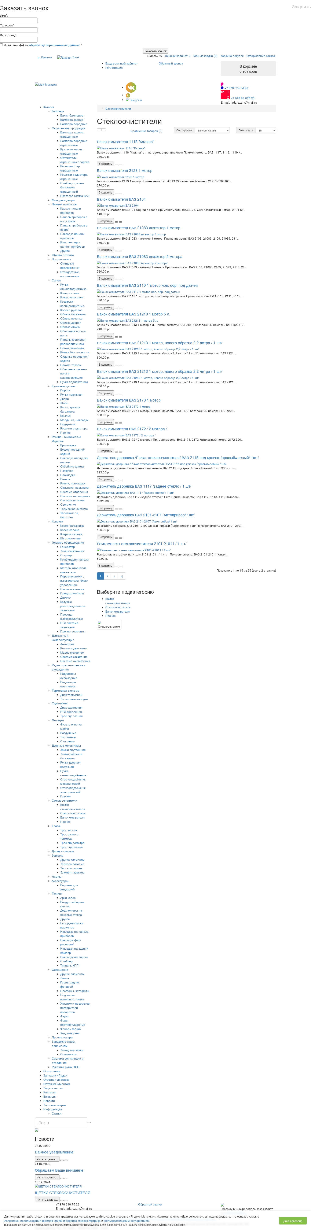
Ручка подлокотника (74, 382)
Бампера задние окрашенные (71, 134)
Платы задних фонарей (70, 984)
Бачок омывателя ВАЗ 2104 (121, 199)
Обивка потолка (63, 255)
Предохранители (72, 593)
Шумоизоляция (70, 538)
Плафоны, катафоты (74, 991)
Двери (64, 398)
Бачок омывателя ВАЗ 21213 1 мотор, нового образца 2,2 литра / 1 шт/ (159, 342)
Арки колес (68, 897)
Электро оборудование (68, 542)
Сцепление (68, 504)
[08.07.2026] (62, 1160)
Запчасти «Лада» (55, 1075)
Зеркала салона (71, 868)
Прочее (65, 432)
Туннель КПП (69, 965)
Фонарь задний (70, 1029)
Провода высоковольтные (71, 616)
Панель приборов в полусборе (73, 219)
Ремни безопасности (74, 352)
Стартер (66, 555)
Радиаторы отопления (68, 684)
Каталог (48, 107)
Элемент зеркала (72, 872)
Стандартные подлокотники (69, 274)
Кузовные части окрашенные (71, 151)
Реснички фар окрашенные (70, 168)
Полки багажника (72, 348)
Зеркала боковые (72, 864)
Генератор (67, 546)
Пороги (65, 390)
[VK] (131, 87)
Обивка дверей (70, 322)
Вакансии (49, 1096)
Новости (49, 1100)
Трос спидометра (72, 843)
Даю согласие (293, 1221)
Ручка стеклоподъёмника (73, 286)
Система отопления (74, 492)
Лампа (64, 978)
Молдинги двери (63, 200)
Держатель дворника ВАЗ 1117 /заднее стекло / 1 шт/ (144, 486)
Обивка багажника (73, 314)
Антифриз (67, 644)
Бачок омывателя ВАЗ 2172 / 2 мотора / (132, 428)
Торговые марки (54, 1105)
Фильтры (58, 720)
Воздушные (68, 733)
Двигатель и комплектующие (63, 637)
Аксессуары (60, 881)
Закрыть (301, 6)
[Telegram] (134, 99)
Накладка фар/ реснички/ (70, 942)
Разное (65, 479)
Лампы (56, 876)
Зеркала (57, 855)
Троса (56, 826)
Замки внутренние (73, 749)
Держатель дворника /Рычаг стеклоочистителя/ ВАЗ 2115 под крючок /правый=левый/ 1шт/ (178, 457)
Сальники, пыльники (74, 487)
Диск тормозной (71, 694)
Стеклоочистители (64, 800)
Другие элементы (72, 859)
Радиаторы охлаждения (68, 675)
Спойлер (66, 961)
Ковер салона (69, 293)
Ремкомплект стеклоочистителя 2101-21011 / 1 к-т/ (141, 543)
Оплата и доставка (56, 1079)
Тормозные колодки (74, 699)
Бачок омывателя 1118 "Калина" (125, 141)
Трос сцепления (71, 716)
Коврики (57, 521)
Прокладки (67, 475)
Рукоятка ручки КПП (65, 1067)
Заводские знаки (71, 1050)
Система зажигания (74, 656)
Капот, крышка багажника (70, 409)
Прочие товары (70, 365)
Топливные (68, 737)
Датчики (65, 597)
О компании (51, 1071)
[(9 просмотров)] (66, 1160)
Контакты (49, 1092)
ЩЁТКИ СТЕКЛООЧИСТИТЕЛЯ (62, 1192)
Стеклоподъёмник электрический (72, 790)
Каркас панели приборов (70, 210)
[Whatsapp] (128, 95)
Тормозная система (74, 508)
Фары (64, 1016)
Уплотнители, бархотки (69, 515)
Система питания (72, 500)
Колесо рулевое (71, 310)
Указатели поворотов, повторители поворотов (75, 1007)
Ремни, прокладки (72, 483)
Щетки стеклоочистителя (72, 806)
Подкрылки (68, 424)
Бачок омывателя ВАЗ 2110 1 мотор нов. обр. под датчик (147, 285)
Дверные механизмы (66, 745)
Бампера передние (73, 124)
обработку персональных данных (54, 45)
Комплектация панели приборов (72, 244)
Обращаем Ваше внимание (59, 1170)
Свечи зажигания (72, 589)
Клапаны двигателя (73, 648)
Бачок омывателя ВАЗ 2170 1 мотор (129, 400)
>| (122, 576)
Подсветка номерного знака (72, 997)
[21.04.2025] (62, 1178)
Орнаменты (68, 1054)
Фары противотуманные (72, 1022)
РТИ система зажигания (69, 625)
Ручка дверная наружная (70, 764)
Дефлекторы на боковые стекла (71, 912)
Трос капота (68, 830)
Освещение (60, 969)
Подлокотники (61, 259)
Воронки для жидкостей (69, 887)
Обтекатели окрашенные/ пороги (74, 159)
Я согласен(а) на (42, 45)
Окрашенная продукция (68, 128)
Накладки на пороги (74, 957)
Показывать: (245, 130)
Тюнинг (57, 893)
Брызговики (68, 445)
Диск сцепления (71, 707)
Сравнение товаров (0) (146, 131)
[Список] (99, 129)
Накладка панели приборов (72, 236)
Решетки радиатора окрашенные (74, 176)
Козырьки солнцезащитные (72, 303)
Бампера (58, 111)
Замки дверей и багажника (71, 756)
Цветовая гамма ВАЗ (74, 195)
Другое (65, 250)
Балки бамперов (71, 115)
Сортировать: (184, 130)
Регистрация (114, 67)
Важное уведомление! (54, 1152)
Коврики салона (71, 534)
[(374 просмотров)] (66, 1200)
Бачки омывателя (72, 817)
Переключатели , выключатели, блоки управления (74, 580)
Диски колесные (63, 851)
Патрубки (66, 470)
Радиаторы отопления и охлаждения (68, 667)
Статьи (56, 1113)
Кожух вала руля (71, 297)
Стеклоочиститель (72, 813)
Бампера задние (71, 119)
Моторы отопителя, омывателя (73, 570)
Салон (56, 280)
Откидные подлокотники (69, 265)
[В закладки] (116, 164)
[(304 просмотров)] (66, 1178)
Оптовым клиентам (56, 1084)
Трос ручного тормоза (69, 836)
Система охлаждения (75, 496)
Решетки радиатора (74, 428)
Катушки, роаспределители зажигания (72, 605)
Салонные (67, 741)
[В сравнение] (120, 164)
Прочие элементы (72, 631)
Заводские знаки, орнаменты (64, 1043)
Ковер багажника (72, 525)
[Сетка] (103, 129)
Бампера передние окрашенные (73, 142)
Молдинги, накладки (74, 420)
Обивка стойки (70, 327)
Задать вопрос (53, 1088)
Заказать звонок (155, 51)
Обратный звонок (171, 63)
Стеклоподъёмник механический (72, 781)
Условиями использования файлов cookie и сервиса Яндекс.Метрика (52, 1220)
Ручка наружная (71, 394)
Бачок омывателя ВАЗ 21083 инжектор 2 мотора (139, 256)
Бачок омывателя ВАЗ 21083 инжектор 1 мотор (138, 227)
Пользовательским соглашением (126, 1220)
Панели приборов (64, 204)
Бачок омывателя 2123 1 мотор (124, 170)
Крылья (65, 415)
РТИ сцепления (71, 711)
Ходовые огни (70, 1033)
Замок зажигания (72, 551)
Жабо (64, 403)
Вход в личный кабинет (121, 63)
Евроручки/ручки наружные (71, 925)
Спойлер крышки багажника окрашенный (72, 187)
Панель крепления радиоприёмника (73, 341)
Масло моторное (72, 652)
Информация (52, 1109)
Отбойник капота (72, 466)
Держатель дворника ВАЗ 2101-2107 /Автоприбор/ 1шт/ (146, 514)
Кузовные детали (64, 386)
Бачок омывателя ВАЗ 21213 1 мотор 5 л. (133, 314)
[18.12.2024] (62, 1200)
